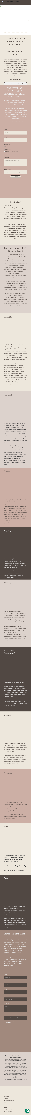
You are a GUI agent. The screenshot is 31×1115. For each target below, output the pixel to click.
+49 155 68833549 (8, 1111)
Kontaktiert (19, 1079)
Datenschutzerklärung (9, 1100)
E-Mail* (5, 137)
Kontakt (5, 1104)
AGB (5, 1102)
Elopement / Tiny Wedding (11, 151)
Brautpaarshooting (9, 154)
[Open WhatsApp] (27, 1111)
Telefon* (6, 996)
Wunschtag (6, 1015)
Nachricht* (6, 157)
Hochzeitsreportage (10, 146)
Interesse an (7, 144)
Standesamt (8, 149)
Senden (15, 176)
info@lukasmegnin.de (9, 1109)
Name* (5, 129)
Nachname (6, 982)
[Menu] (28, 2)
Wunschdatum (7, 169)
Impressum (6, 1098)
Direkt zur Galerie (15, 83)
